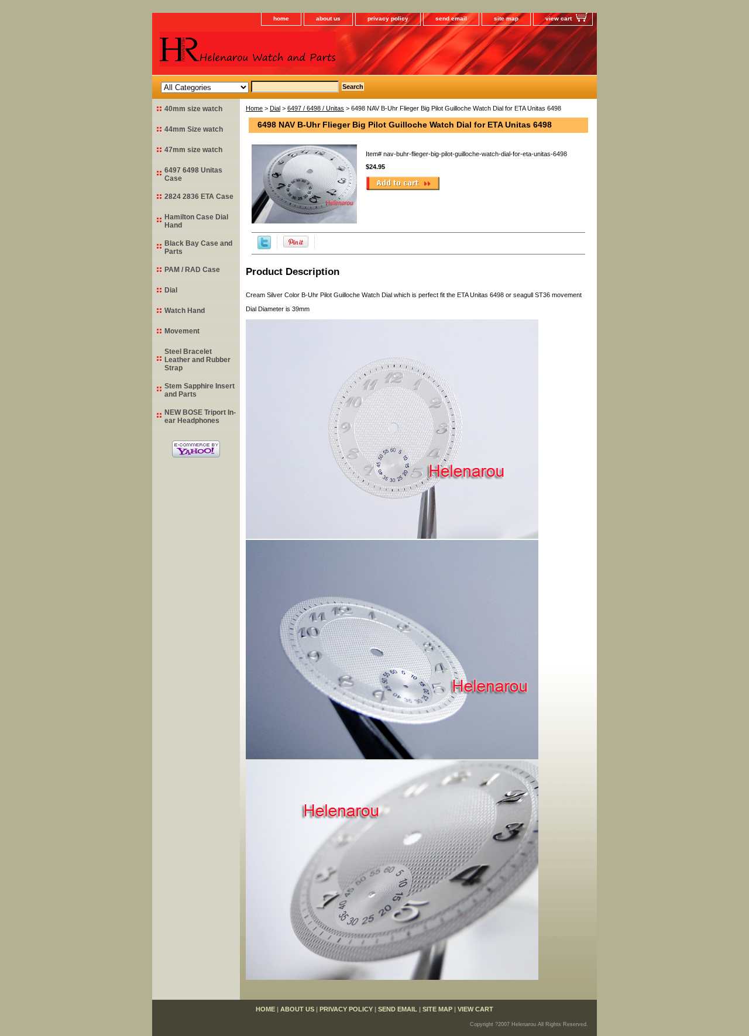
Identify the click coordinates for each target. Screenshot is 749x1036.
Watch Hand (184, 311)
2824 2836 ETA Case (198, 196)
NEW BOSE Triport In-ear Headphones (200, 416)
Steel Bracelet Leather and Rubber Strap (197, 359)
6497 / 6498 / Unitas (315, 108)
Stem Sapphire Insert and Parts (199, 390)
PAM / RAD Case (192, 270)
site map (506, 18)
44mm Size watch (193, 129)
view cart (558, 18)
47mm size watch (193, 150)
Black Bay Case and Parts (198, 247)
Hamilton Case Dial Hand (196, 221)
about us (328, 18)
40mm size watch (193, 109)
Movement (182, 331)
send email (451, 18)
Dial (275, 108)
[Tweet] (264, 246)
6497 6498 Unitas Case (193, 174)
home (281, 18)
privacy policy (387, 18)
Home (254, 108)
